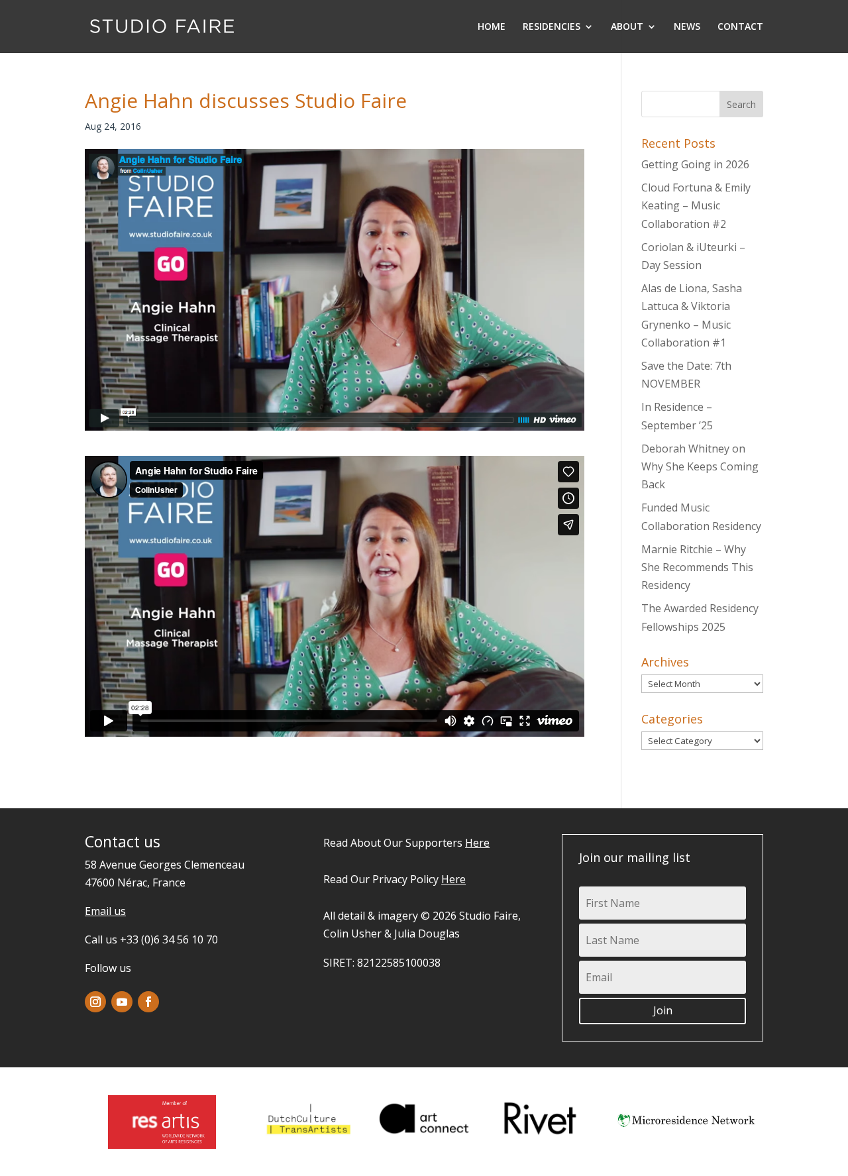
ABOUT (627, 27)
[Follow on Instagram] (95, 1001)
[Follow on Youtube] (121, 1001)
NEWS (687, 27)
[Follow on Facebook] (148, 1001)
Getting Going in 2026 (695, 164)
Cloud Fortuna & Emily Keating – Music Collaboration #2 (696, 205)
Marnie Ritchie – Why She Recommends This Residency (697, 567)
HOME (491, 27)
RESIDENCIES (551, 27)
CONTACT (740, 27)
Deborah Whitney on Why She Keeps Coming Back (700, 466)
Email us (105, 911)
